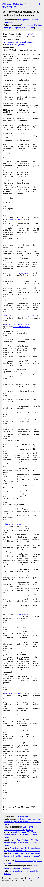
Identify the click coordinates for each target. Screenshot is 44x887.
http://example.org (24, 273)
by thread (7, 868)
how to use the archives (18, 871)
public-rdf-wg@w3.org (16, 45)
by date (36, 866)
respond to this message (25, 861)
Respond (34, 20)
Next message (27, 25)
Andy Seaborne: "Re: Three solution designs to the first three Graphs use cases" (22, 821)
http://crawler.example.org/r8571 (19, 316)
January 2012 (19, 7)
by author (26, 868)
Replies (38, 28)
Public (27, 4)
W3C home (6, 4)
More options (9, 22)
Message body (23, 20)
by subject (17, 868)
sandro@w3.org (29, 34)
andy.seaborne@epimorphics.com (18, 42)
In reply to (17, 28)
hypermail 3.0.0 (34, 878)
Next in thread (28, 28)
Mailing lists (18, 4)
